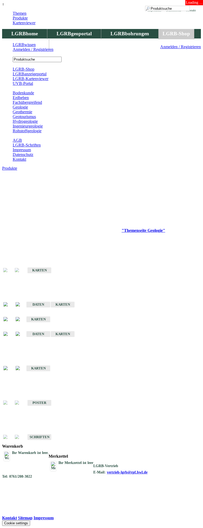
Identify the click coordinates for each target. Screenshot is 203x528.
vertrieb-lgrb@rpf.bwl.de (127, 472)
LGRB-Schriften (27, 145)
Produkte (20, 18)
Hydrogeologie (25, 121)
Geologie (20, 107)
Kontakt (19, 159)
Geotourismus (24, 116)
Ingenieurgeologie (28, 126)
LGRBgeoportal (74, 33)
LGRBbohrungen (129, 33)
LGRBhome (24, 33)
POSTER (39, 403)
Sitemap (25, 518)
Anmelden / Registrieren (180, 47)
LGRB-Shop (176, 33)
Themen (19, 13)
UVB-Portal (23, 83)
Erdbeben (21, 97)
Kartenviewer (24, 23)
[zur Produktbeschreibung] (8, 305)
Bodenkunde (23, 93)
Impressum (22, 150)
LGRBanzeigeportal (30, 74)
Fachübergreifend (27, 102)
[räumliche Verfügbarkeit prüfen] (20, 305)
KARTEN (39, 270)
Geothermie (22, 112)
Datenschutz (23, 154)
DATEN (38, 304)
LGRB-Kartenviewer (30, 78)
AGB (17, 140)
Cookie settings (16, 523)
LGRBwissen (24, 44)
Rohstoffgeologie (27, 131)
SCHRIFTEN (39, 437)
